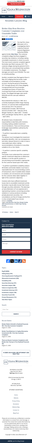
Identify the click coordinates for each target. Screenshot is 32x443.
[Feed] (24, 261)
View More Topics (7, 299)
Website (11, 16)
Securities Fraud (8, 295)
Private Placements (9, 297)
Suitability (9, 200)
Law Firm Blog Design (16, 441)
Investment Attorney (9, 290)
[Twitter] (12, 261)
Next (17, 212)
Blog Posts (16, 413)
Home (3, 16)
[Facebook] (8, 261)
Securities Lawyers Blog (16, 10)
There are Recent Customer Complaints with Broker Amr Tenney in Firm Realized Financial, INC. (15, 342)
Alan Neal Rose (10, 202)
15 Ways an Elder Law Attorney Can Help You (16, 353)
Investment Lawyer (9, 292)
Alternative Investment (10, 278)
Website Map (16, 407)
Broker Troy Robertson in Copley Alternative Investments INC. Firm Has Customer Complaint (15, 333)
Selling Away (7, 273)
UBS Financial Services (7, 204)
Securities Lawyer (8, 285)
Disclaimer (16, 404)
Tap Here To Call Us (16, 4)
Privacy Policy (16, 401)
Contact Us (20, 16)
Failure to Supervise (9, 288)
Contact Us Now (16, 252)
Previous (5, 212)
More (28, 16)
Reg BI (5, 271)
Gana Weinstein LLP (21, 434)
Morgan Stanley (24, 202)
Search (16, 314)
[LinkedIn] (16, 261)
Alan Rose (16, 202)
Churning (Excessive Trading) (12, 276)
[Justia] (20, 261)
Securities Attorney (9, 283)
